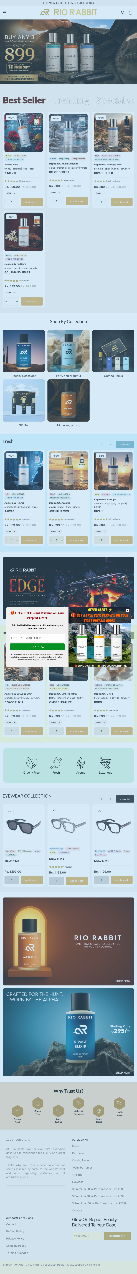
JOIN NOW (37, 647)
